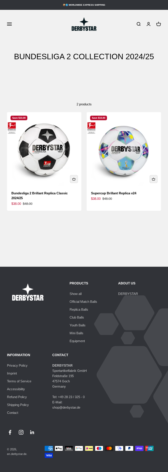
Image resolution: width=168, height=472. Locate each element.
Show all (76, 294)
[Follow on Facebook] (10, 432)
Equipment (77, 341)
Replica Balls (79, 309)
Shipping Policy (18, 405)
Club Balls (77, 317)
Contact (12, 413)
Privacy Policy (17, 365)
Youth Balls (78, 325)
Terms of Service (19, 381)
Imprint (12, 373)
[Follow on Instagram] (21, 432)
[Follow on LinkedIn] (32, 432)
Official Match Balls (83, 301)
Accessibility (16, 389)
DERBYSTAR (128, 294)
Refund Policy (17, 397)
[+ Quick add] (74, 179)
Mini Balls (76, 333)
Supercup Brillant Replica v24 (113, 193)
